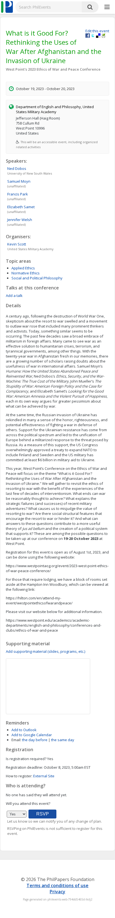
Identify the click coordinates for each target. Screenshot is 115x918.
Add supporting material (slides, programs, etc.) (45, 651)
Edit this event (97, 30)
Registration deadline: (24, 767)
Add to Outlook (24, 729)
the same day (62, 739)
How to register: (19, 775)
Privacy (57, 892)
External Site (43, 775)
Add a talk (14, 295)
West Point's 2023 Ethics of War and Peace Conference (53, 69)
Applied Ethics (23, 268)
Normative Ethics (25, 273)
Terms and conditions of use (57, 885)
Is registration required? (26, 758)
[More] (107, 7)
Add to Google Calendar (31, 734)
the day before (34, 739)
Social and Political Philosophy (37, 278)
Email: (16, 739)
